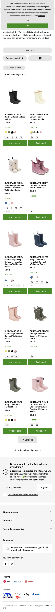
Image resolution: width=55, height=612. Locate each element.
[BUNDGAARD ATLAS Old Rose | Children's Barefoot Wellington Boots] (15, 132)
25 (12, 137)
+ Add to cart (15, 143)
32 (21, 137)
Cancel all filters (14, 67)
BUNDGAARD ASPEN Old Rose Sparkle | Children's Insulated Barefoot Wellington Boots (14, 262)
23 (37, 425)
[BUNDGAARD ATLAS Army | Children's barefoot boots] (9, 132)
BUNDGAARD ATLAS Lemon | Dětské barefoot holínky (39, 116)
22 (32, 425)
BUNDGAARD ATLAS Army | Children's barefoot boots (14, 404)
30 (37, 282)
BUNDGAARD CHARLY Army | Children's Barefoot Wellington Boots (39, 334)
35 (11, 211)
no (28, 20)
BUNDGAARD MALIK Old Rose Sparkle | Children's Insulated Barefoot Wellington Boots (39, 407)
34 (37, 137)
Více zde (41, 15)
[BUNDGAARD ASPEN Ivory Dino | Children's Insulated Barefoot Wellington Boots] (9, 203)
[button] (27, 50)
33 (21, 208)
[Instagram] (12, 563)
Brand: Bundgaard (15, 74)
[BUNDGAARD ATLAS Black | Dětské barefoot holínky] (12, 132)
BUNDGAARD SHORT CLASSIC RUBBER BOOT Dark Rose (39, 185)
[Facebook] (5, 563)
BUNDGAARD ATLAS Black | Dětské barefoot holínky (15, 116)
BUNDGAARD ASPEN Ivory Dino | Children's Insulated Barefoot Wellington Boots (14, 186)
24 (7, 137)
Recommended (13, 58)
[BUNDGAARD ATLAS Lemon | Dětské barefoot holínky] (6, 132)
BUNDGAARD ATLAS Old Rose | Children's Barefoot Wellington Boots (14, 334)
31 (16, 137)
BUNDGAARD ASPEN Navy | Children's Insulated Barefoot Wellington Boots (39, 260)
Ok (28, 26)
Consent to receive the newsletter (23, 494)
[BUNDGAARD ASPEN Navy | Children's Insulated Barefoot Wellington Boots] (6, 203)
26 (32, 211)
